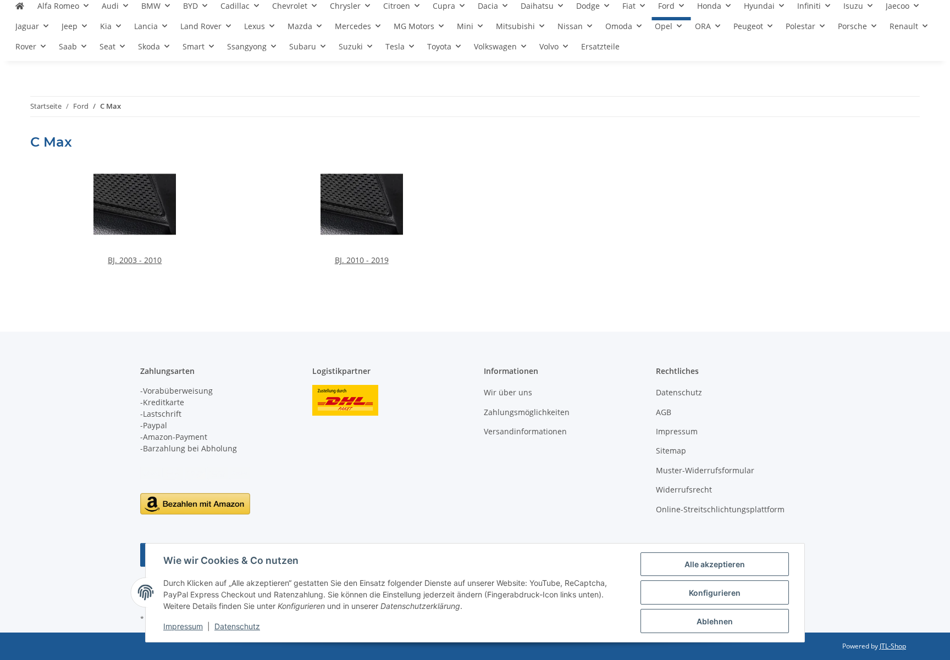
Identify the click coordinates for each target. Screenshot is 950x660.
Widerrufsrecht (684, 489)
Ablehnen (715, 621)
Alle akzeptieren (714, 564)
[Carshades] (20, 10)
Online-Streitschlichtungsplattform (720, 509)
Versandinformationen (525, 431)
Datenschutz (237, 626)
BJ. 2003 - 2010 (135, 260)
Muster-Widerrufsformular (705, 470)
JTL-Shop (893, 646)
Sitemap (671, 450)
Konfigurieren (715, 592)
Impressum (183, 626)
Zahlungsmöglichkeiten (527, 412)
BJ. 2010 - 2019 (362, 260)
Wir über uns (508, 392)
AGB (663, 412)
